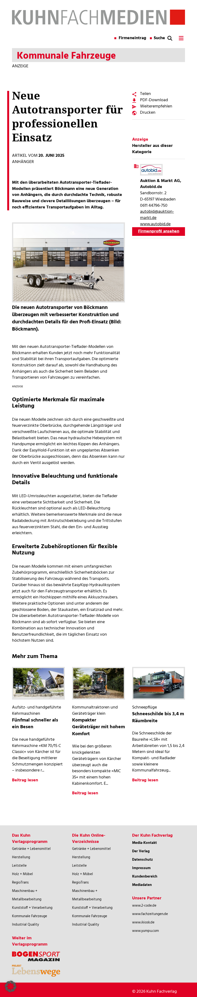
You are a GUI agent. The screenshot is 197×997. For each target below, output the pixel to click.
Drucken (147, 112)
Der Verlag (141, 851)
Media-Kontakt (144, 843)
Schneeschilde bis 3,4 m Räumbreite (158, 717)
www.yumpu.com (145, 931)
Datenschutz (142, 860)
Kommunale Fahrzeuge (29, 916)
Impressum (141, 868)
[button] (10, 986)
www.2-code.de (144, 906)
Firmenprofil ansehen (158, 231)
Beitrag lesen (25, 780)
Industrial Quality (25, 925)
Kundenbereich (144, 876)
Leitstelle (19, 866)
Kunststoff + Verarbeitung (32, 908)
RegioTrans (20, 882)
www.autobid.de (155, 224)
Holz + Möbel (22, 874)
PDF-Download (154, 100)
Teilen (145, 93)
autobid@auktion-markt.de (157, 214)
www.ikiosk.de (143, 922)
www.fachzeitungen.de (150, 914)
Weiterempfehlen (156, 106)
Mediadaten (142, 885)
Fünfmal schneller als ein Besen (35, 723)
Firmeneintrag (132, 38)
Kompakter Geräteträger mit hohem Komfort (98, 727)
